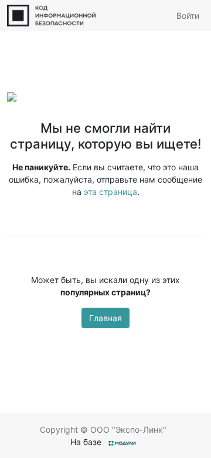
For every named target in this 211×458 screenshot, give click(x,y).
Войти (187, 16)
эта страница (110, 192)
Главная (105, 318)
